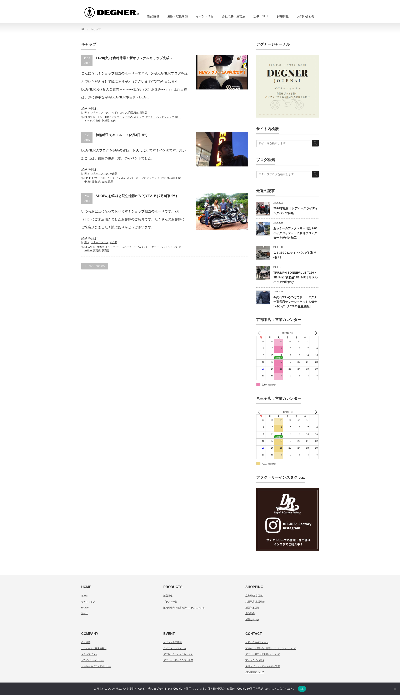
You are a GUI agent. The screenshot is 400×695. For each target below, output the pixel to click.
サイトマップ (88, 601)
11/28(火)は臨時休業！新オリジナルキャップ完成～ (134, 58)
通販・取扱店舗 (177, 16)
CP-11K (88, 178)
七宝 (163, 178)
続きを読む (89, 108)
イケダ (110, 178)
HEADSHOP (103, 117)
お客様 (100, 247)
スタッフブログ (99, 112)
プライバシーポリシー (92, 660)
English (85, 607)
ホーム (84, 595)
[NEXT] (315, 333)
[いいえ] (395, 689)
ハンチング (153, 178)
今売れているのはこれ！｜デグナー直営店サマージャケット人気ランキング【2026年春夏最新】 (295, 301)
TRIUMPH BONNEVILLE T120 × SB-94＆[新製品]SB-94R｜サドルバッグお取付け (295, 277)
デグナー (150, 117)
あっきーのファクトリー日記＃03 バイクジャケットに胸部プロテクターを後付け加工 (295, 233)
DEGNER (89, 117)
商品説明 (172, 178)
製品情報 (153, 16)
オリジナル (117, 117)
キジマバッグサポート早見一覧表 (262, 666)
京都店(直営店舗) (254, 595)
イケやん (121, 178)
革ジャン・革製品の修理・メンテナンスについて (270, 648)
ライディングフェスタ (174, 648)
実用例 (97, 250)
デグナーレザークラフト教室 (178, 660)
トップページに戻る (94, 266)
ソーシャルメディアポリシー (96, 666)
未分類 (113, 173)
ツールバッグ (140, 247)
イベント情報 (205, 16)
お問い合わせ (306, 16)
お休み (129, 117)
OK (302, 688)
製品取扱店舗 (252, 607)
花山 (94, 181)
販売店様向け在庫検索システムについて (184, 607)
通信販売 (250, 613)
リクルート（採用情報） (93, 648)
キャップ (139, 117)
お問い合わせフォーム (256, 642)
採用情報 (283, 16)
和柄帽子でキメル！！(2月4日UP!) (121, 135)
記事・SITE (261, 16)
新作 (98, 120)
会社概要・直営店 (233, 16)
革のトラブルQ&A (254, 660)
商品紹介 (133, 112)
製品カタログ (252, 619)
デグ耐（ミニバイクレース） (178, 654)
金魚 (104, 181)
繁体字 (84, 613)
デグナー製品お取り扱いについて (262, 654)
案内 (113, 120)
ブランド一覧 (170, 601)
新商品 (105, 250)
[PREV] (260, 333)
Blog (87, 112)
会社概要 (85, 642)
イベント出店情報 (172, 642)
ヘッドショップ (118, 112)
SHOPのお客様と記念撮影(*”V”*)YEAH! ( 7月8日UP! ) (136, 196)
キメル (130, 178)
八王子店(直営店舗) (255, 601)
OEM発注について (254, 672)
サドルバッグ (123, 247)
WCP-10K (100, 178)
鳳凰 (110, 181)
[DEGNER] (119, 10)
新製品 (143, 112)
